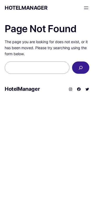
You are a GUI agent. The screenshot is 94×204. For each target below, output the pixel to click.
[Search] (80, 67)
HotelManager (26, 8)
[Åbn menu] (86, 8)
